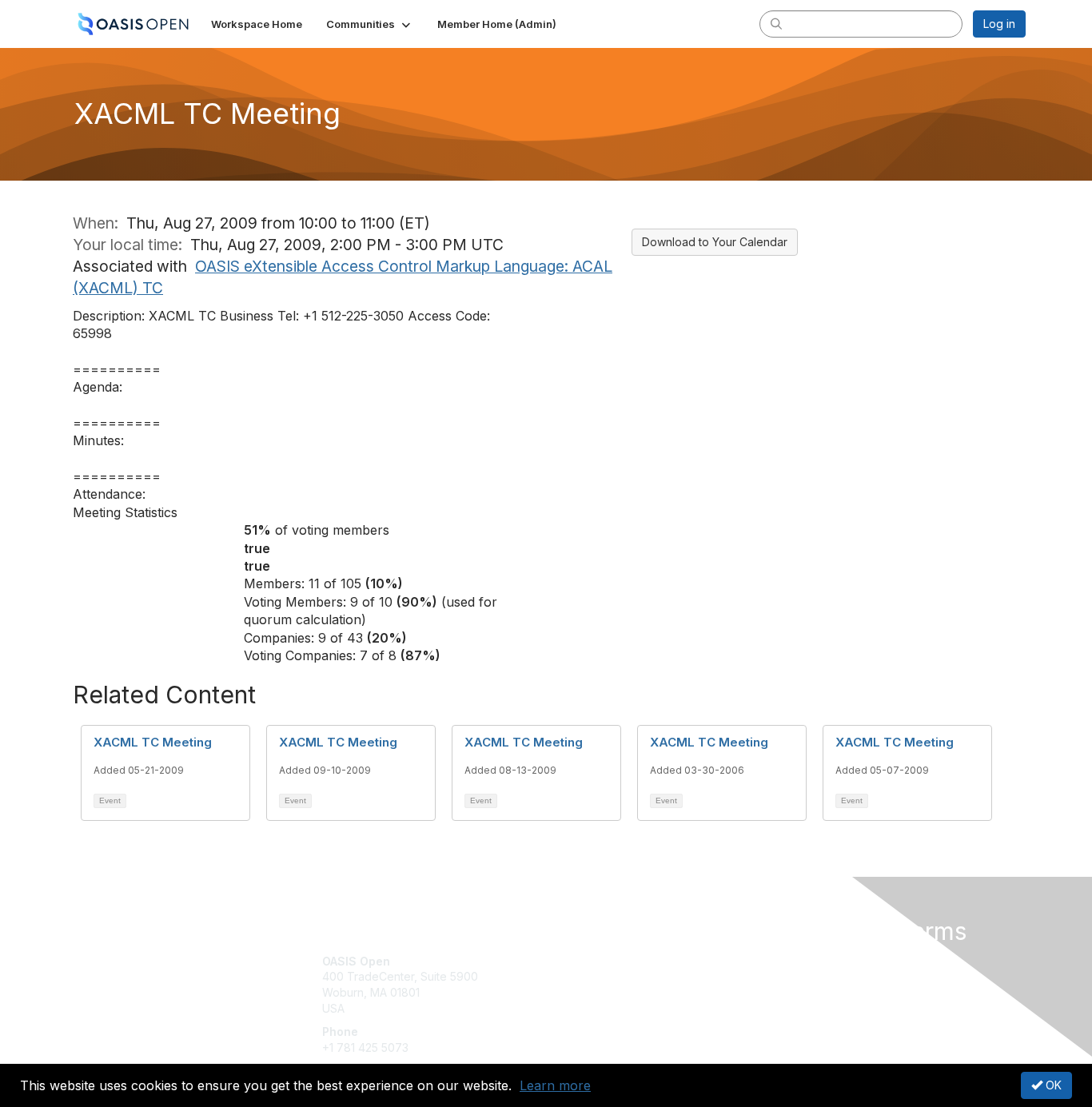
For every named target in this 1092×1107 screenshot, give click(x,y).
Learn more (555, 1085)
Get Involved (586, 961)
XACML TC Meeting (153, 742)
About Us (807, 961)
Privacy (803, 976)
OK (1052, 1085)
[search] (776, 23)
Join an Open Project (608, 984)
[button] (369, 24)
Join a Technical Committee (625, 1008)
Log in (999, 23)
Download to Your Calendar (714, 242)
